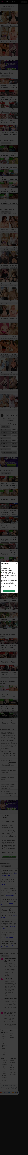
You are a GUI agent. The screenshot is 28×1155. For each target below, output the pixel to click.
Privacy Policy (12, 585)
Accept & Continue (9, 591)
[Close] (16, 563)
